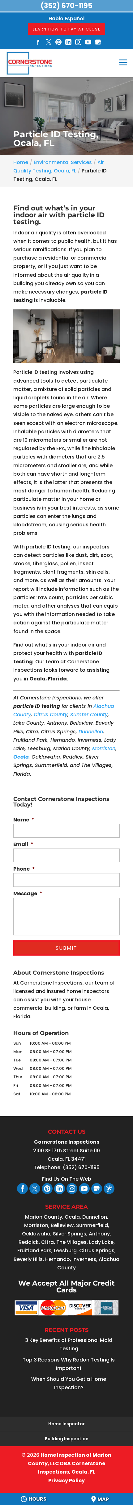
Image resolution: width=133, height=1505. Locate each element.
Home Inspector (66, 1424)
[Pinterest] (58, 42)
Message (27, 894)
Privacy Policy (66, 1480)
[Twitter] (48, 42)
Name (23, 820)
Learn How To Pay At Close (67, 29)
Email (23, 844)
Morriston (103, 748)
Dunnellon (91, 731)
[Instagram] (78, 42)
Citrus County (50, 714)
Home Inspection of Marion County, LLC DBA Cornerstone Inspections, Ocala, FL (69, 1463)
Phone (24, 869)
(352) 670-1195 (66, 6)
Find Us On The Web (66, 1179)
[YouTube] (88, 42)
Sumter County (89, 714)
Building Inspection (66, 1439)
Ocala (21, 756)
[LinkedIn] (68, 42)
